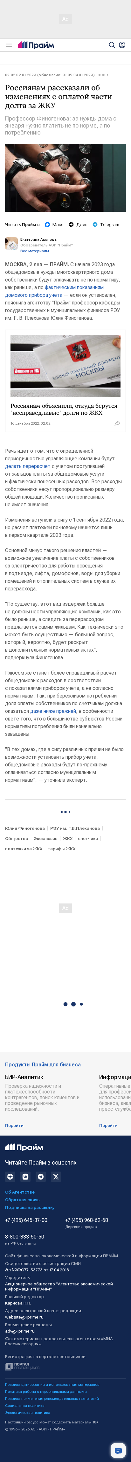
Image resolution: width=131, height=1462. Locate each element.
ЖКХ (67, 838)
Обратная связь (22, 1199)
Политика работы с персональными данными (46, 1391)
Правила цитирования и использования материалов (52, 1384)
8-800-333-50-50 (24, 1240)
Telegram (109, 224)
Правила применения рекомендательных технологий (52, 1398)
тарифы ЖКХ (61, 848)
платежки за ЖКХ (23, 848)
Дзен (81, 224)
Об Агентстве (20, 1192)
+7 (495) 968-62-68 (86, 1223)
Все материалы (34, 251)
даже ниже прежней (52, 711)
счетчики (88, 838)
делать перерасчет (28, 466)
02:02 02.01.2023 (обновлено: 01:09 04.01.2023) (50, 75)
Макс (58, 224)
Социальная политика (25, 1405)
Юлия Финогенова (25, 828)
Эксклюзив (46, 838)
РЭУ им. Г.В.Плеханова (75, 828)
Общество (16, 838)
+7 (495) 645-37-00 (26, 1220)
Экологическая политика (27, 1412)
